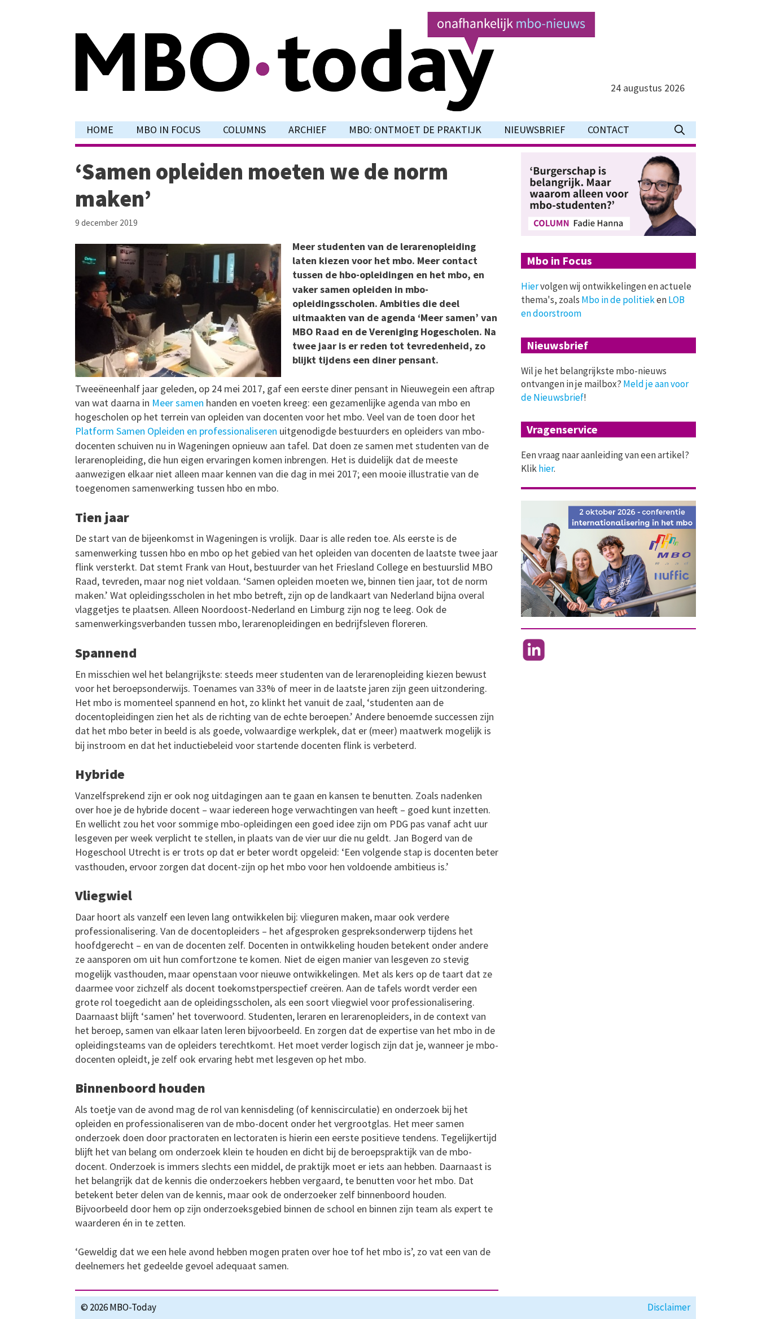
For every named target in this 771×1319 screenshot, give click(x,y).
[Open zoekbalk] (679, 129)
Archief (307, 129)
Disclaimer (668, 1307)
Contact (608, 129)
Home (99, 129)
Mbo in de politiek (618, 299)
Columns (244, 129)
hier (546, 468)
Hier (529, 286)
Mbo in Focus (168, 129)
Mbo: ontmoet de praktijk (415, 129)
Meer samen (178, 402)
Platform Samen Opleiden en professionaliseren (176, 430)
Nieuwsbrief (534, 129)
